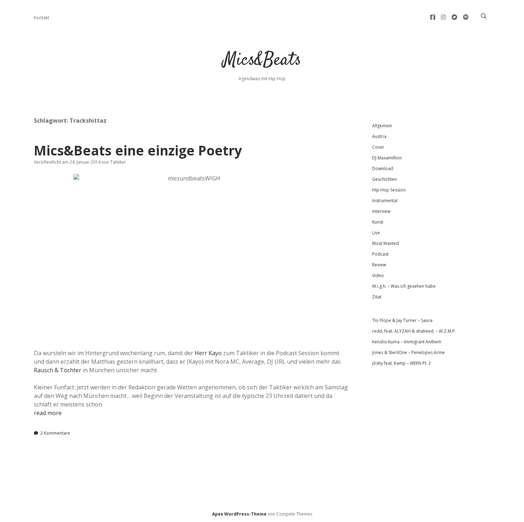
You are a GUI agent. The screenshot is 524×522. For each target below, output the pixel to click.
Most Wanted (385, 243)
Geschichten (384, 179)
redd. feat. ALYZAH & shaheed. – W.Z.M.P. (414, 331)
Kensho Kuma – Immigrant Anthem (406, 342)
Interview (381, 211)
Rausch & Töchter (57, 370)
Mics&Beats (262, 60)
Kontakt (41, 18)
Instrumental (384, 201)
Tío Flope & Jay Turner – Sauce (402, 320)
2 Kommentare (55, 433)
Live (376, 233)
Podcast (380, 254)
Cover (378, 147)
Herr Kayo (208, 353)
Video (378, 275)
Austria (379, 136)
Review (379, 265)
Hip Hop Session (389, 190)
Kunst (377, 222)
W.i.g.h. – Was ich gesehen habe (404, 286)
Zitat (376, 297)
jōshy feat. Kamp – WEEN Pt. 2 (401, 363)
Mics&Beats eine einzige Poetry (138, 150)
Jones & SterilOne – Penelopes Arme (408, 352)
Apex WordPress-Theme (239, 514)
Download (382, 168)
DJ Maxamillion (387, 158)
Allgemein (382, 126)
